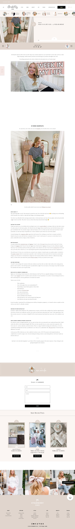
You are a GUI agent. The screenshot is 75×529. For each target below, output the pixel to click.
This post (51, 327)
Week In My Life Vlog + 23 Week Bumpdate (51, 24)
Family (47, 513)
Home (27, 7)
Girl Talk (47, 515)
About (21, 515)
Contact (21, 517)
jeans (43, 244)
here (54, 59)
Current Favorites (8, 515)
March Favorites (16, 451)
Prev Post (3, 46)
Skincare (57, 514)
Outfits (35, 513)
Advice (47, 514)
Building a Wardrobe (34, 515)
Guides (68, 513)
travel (44, 7)
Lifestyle (40, 22)
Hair (57, 513)
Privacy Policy (21, 518)
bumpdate (38, 128)
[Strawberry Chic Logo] (13, 7)
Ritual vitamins (34, 257)
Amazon (8, 514)
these (31, 255)
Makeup (57, 515)
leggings (31, 244)
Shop (71, 7)
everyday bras (56, 247)
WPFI (46, 526)
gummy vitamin (16, 253)
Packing (37, 449)
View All (34, 518)
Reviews (34, 514)
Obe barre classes (25, 290)
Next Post (72, 46)
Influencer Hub (52, 7)
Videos (21, 514)
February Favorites (58, 451)
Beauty (33, 7)
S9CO (43, 526)
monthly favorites (16, 449)
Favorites (59, 449)
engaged (18, 275)
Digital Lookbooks (34, 517)
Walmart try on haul (46, 207)
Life (38, 7)
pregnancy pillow (24, 234)
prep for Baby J (43, 226)
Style (22, 7)
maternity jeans (24, 244)
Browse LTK (8, 513)
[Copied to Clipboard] (40, 46)
